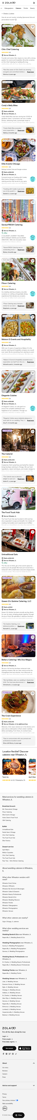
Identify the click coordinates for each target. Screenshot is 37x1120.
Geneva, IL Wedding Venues (11, 1001)
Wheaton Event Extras (9, 883)
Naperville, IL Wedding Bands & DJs (13, 937)
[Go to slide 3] (18, 45)
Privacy (4, 1094)
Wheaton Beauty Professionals (11, 894)
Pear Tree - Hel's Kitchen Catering (12, 861)
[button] (32, 27)
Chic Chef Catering (8, 835)
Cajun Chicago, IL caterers (10, 921)
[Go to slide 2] (17, 45)
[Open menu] (3, 3)
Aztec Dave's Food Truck (10, 817)
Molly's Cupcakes (7, 852)
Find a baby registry (8, 1042)
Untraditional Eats (7, 829)
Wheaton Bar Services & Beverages (13, 889)
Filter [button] (20, 1115)
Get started (9, 1048)
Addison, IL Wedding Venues (11, 992)
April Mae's (5, 850)
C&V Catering (6, 820)
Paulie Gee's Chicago (8, 832)
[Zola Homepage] (10, 3)
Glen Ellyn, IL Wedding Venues (11, 998)
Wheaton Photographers (10, 908)
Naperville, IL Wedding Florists (11, 973)
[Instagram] (13, 1054)
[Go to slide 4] (20, 45)
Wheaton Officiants (8, 886)
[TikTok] (16, 1054)
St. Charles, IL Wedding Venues (12, 995)
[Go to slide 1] (15, 45)
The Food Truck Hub (8, 838)
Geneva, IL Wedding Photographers (13, 951)
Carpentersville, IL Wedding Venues (13, 1012)
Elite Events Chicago (8, 815)
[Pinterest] (6, 1054)
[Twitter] (10, 1054)
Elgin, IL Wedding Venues (10, 987)
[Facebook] (3, 1054)
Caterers (18, 8)
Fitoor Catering (7, 812)
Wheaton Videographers (9, 905)
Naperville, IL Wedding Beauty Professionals (16, 965)
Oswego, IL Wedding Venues (11, 990)
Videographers (8, 8)
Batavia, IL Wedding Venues (11, 1015)
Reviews (4, 1071)
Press (4, 1077)
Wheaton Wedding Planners (11, 900)
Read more (30, 72)
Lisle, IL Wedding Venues (10, 981)
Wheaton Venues (7, 911)
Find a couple (6, 1039)
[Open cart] (34, 3)
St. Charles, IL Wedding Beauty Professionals (16, 962)
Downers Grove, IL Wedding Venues (13, 984)
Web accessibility (7, 1103)
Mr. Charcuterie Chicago (9, 809)
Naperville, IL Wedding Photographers (14, 948)
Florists (26, 8)
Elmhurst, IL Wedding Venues (11, 1006)
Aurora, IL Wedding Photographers (13, 946)
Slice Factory (6, 840)
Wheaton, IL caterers (8, 13)
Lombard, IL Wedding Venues (11, 1009)
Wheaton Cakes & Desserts (10, 891)
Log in (4, 1036)
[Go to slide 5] (21, 45)
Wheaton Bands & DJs (9, 897)
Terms (4, 1097)
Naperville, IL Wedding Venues (11, 1004)
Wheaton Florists (7, 902)
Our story (5, 1067)
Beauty (32, 8)
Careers (4, 1074)
